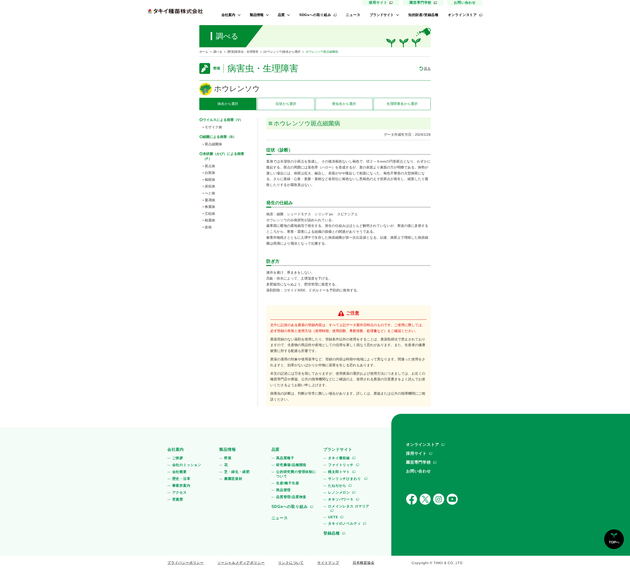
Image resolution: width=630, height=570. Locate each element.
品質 (281, 15)
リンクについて (291, 563)
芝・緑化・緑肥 (237, 472)
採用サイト (378, 2)
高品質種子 (285, 458)
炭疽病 (210, 186)
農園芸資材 (233, 479)
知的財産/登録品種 (423, 15)
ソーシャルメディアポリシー (241, 563)
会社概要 (179, 472)
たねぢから (337, 485)
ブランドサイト (382, 15)
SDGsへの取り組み (315, 15)
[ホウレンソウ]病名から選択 (282, 51)
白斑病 (210, 173)
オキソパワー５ (341, 499)
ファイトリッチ (341, 465)
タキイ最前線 (339, 458)
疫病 (208, 227)
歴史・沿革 (181, 479)
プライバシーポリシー (185, 563)
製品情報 (257, 15)
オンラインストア (462, 15)
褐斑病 (210, 180)
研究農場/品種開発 (291, 465)
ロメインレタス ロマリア (348, 506)
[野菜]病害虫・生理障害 (242, 51)
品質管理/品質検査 (291, 497)
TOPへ (614, 542)
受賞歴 (177, 499)
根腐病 (210, 220)
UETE (333, 517)
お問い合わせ (465, 2)
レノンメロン (339, 492)
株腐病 (210, 207)
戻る (427, 68)
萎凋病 (210, 200)
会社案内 (228, 15)
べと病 (210, 193)
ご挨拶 (177, 458)
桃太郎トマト (339, 472)
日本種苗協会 (364, 563)
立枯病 (210, 214)
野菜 (228, 458)
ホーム (203, 51)
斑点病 (210, 166)
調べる (217, 51)
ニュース (353, 15)
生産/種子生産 (287, 483)
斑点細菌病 (213, 144)
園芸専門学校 (420, 2)
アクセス (179, 492)
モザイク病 (213, 127)
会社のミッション (186, 465)
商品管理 (283, 490)
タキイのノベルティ (344, 523)
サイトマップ (328, 563)
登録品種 (331, 533)
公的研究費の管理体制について (296, 474)
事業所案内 (181, 485)
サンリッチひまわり (345, 479)
